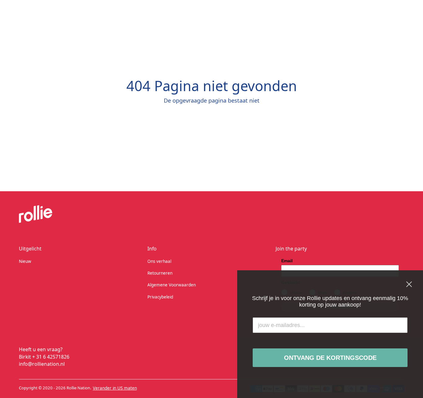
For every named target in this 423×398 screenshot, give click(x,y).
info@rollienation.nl (42, 363)
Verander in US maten (115, 388)
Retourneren (159, 273)
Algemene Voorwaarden (171, 285)
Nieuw (25, 261)
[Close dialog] (409, 284)
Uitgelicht (30, 248)
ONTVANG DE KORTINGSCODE (330, 357)
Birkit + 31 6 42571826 (44, 356)
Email (287, 260)
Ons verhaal (159, 261)
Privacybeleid (160, 297)
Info (152, 248)
